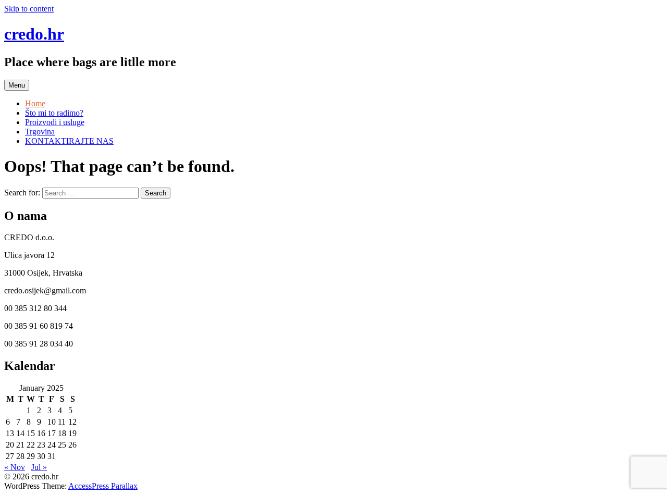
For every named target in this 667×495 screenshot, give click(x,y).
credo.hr (34, 33)
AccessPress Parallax (103, 485)
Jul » (39, 467)
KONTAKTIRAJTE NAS (69, 141)
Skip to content (29, 8)
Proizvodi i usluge (54, 122)
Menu (16, 85)
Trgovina (40, 131)
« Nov (14, 467)
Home (35, 103)
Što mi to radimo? (54, 112)
